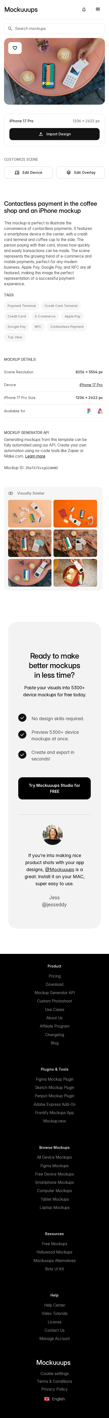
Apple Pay (72, 316)
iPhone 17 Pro (91, 385)
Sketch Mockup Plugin (54, 1087)
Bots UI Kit (54, 1269)
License (55, 1322)
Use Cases (54, 1009)
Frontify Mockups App (54, 1112)
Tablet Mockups (54, 1199)
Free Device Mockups (54, 1174)
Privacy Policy (54, 1389)
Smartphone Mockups (54, 1182)
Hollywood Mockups (54, 1252)
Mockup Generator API (54, 992)
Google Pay (17, 327)
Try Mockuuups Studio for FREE (54, 788)
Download (54, 984)
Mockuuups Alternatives (54, 1260)
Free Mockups (54, 1243)
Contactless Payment (67, 327)
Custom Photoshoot (54, 1001)
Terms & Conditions (54, 1381)
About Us (54, 1018)
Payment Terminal (21, 306)
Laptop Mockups (55, 1207)
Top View (15, 337)
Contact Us (55, 1330)
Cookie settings (55, 1373)
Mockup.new (54, 1121)
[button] (83, 10)
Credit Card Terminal (61, 306)
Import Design (58, 134)
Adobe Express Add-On (55, 1104)
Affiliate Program (54, 1026)
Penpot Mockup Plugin (54, 1095)
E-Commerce (45, 316)
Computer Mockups (54, 1190)
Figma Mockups (54, 1165)
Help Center (54, 1305)
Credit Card (17, 316)
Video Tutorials (55, 1313)
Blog (55, 1043)
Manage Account (54, 1338)
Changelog (54, 1034)
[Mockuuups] (39, 9)
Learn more (35, 456)
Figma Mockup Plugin (55, 1079)
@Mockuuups (59, 869)
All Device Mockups (54, 1157)
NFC (38, 327)
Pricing (55, 976)
